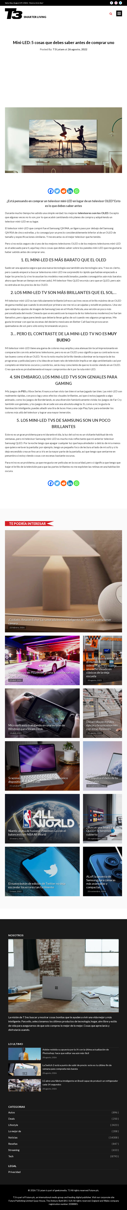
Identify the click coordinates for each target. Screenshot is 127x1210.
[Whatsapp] (76, 191)
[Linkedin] (70, 191)
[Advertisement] (63, 78)
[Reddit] (63, 191)
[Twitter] (57, 191)
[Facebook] (51, 191)
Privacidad (14, 1171)
